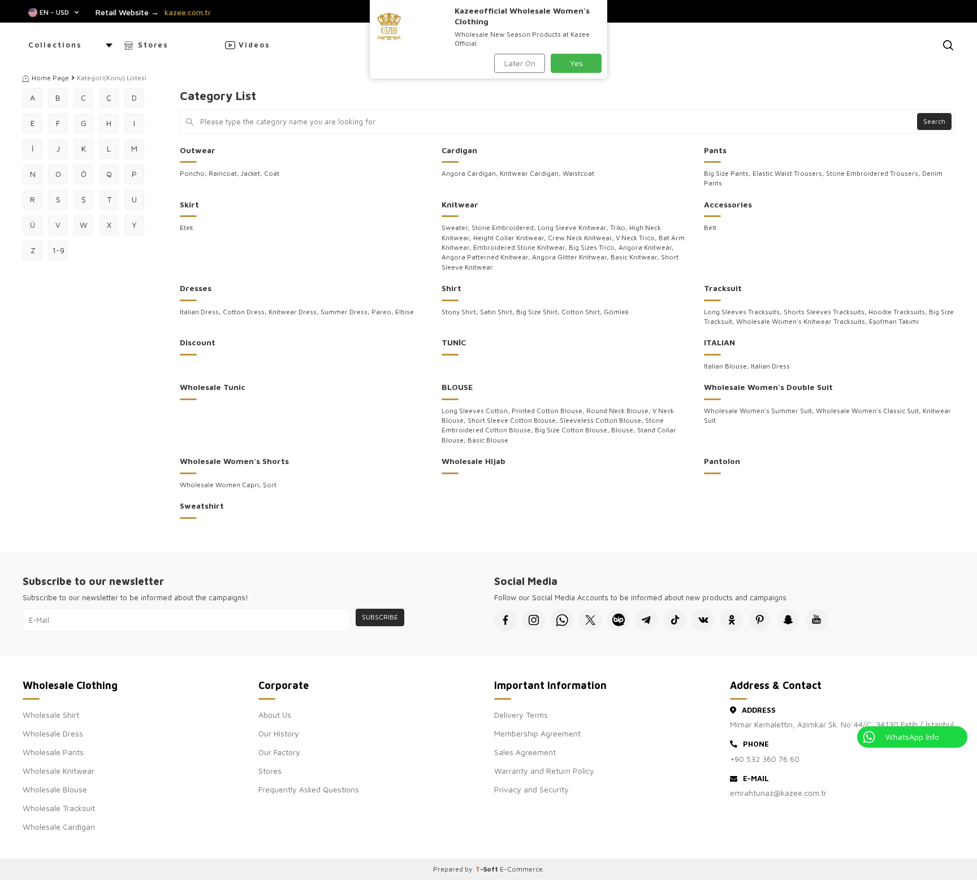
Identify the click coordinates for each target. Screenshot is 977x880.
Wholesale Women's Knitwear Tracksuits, (802, 321)
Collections (55, 44)
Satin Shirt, (498, 311)
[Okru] (731, 620)
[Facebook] (505, 620)
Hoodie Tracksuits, (898, 311)
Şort (269, 484)
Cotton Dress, (246, 311)
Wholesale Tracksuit (59, 808)
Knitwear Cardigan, (531, 173)
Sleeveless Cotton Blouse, (602, 420)
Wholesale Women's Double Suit (768, 387)
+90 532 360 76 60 (764, 759)
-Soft (487, 869)
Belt (710, 227)
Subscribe (380, 617)
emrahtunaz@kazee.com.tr (778, 792)
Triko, (619, 227)
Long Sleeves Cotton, (477, 410)
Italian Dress (770, 366)
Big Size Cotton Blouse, (573, 430)
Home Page (50, 77)
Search (934, 121)
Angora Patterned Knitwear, (487, 257)
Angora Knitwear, (646, 247)
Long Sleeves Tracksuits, (744, 311)
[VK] (703, 620)
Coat (271, 173)
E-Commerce (521, 869)
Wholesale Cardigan (59, 826)
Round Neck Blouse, (619, 410)
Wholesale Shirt (51, 714)
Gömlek (616, 311)
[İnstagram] (533, 620)
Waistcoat (578, 173)
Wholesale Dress (53, 733)
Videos (254, 44)
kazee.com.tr (188, 12)
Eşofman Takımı (894, 321)
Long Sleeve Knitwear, (574, 227)
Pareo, (383, 311)
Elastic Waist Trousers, (789, 173)
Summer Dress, (346, 311)
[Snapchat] (788, 620)
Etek (186, 227)
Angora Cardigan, (471, 173)
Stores (153, 44)
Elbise (404, 311)
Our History (278, 733)
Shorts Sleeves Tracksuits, (826, 311)
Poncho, (194, 173)
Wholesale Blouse (55, 789)
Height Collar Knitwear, (510, 237)
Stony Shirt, (461, 311)
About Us (274, 714)
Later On (519, 63)
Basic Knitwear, (636, 257)
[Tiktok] (675, 620)
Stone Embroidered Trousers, (874, 173)
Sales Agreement (525, 752)
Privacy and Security (531, 789)
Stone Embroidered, (505, 227)
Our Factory (279, 752)
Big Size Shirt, (538, 311)
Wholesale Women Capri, (221, 484)
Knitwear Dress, (295, 311)
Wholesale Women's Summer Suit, (760, 410)
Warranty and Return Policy (544, 770)
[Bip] (618, 620)
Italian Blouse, (727, 366)
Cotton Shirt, (582, 311)
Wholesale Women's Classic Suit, (869, 410)
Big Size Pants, (728, 173)
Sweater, (457, 227)
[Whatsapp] (562, 620)
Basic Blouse (488, 440)
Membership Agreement (537, 733)
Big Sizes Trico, (594, 247)
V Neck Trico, (637, 237)
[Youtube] (816, 620)
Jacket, (252, 173)
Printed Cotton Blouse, (549, 410)
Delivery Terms (521, 714)
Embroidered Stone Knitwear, (521, 247)
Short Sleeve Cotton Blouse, (514, 420)
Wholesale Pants (53, 752)
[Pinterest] (760, 620)
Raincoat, (225, 173)
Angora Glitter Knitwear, (571, 257)
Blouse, (624, 430)
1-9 (58, 250)
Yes (576, 63)
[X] (590, 620)
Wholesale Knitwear (58, 770)
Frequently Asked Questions (308, 789)
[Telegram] (647, 620)
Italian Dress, (201, 311)
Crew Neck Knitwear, (582, 237)
